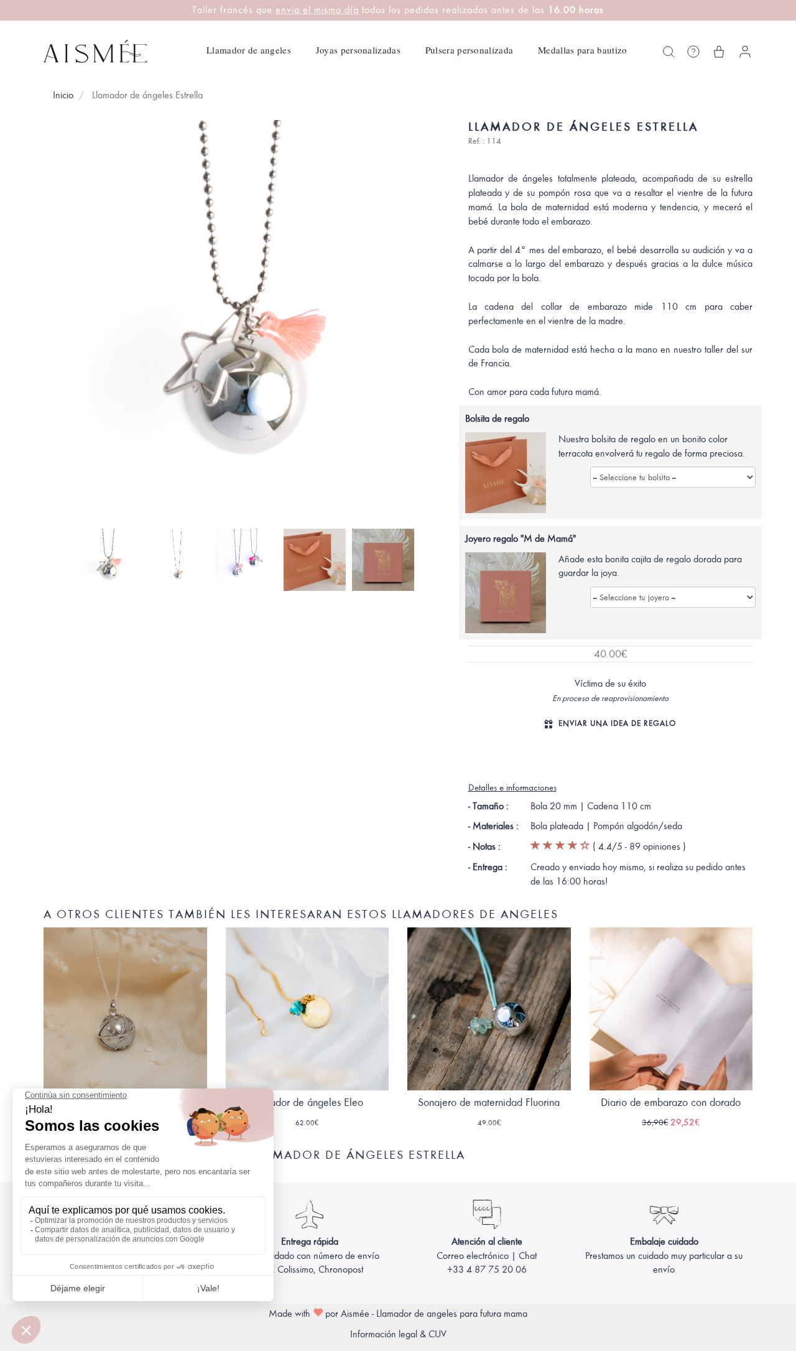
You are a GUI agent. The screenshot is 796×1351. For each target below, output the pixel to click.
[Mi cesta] (718, 51)
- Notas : (484, 846)
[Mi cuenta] (745, 51)
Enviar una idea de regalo (617, 723)
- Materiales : (493, 826)
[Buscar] (668, 51)
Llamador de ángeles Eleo (307, 1102)
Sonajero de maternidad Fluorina (489, 1102)
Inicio (63, 95)
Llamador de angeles (248, 50)
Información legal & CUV (398, 1334)
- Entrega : (487, 867)
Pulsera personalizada (469, 50)
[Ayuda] (693, 51)
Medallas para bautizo (582, 50)
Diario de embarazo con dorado (671, 1102)
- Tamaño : (488, 806)
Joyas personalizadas (358, 50)
